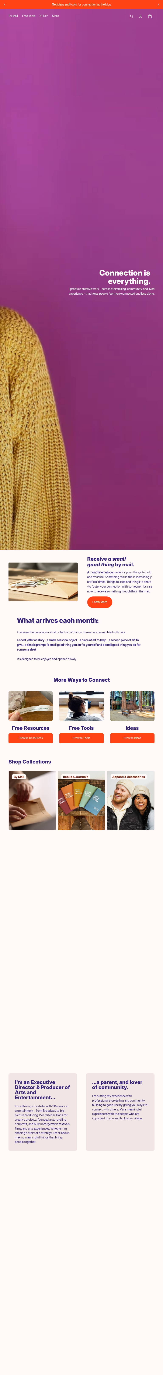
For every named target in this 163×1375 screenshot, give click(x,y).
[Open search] (131, 16)
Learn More (99, 602)
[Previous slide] (4, 4)
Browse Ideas (132, 738)
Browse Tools (81, 738)
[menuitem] (55, 16)
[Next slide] (158, 4)
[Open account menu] (140, 16)
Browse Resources (30, 738)
